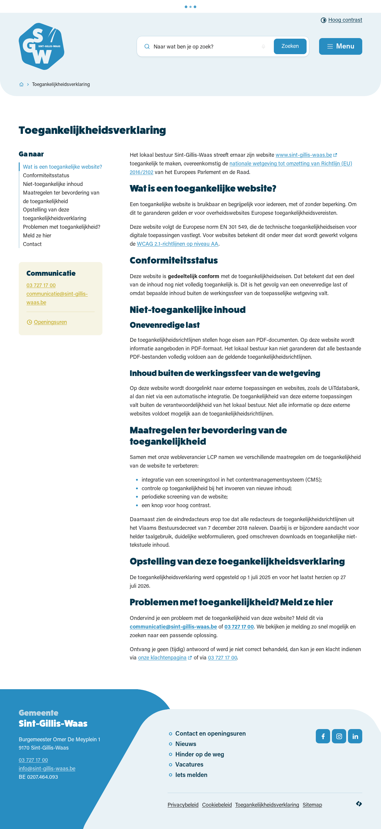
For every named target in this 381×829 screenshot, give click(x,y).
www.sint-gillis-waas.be (304, 154)
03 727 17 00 (222, 657)
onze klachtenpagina (162, 657)
